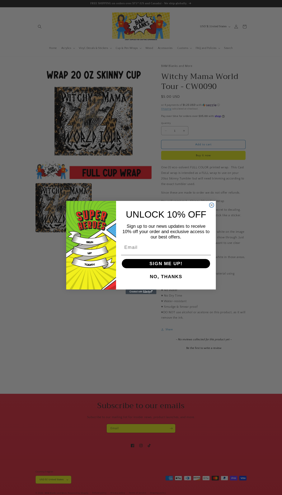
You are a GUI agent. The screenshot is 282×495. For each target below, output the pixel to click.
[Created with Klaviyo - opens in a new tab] (141, 291)
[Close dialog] (211, 205)
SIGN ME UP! (165, 263)
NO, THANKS (166, 276)
